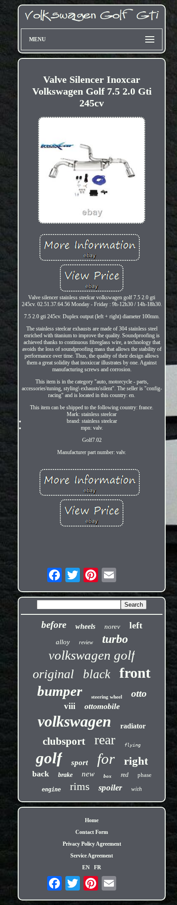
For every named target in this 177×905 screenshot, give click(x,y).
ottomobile (102, 706)
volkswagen (74, 721)
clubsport (64, 741)
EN (86, 867)
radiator (133, 726)
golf (49, 758)
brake (65, 774)
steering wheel (106, 696)
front (135, 673)
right (136, 761)
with (136, 788)
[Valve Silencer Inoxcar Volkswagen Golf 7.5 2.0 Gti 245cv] (91, 171)
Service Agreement (91, 855)
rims (79, 786)
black (96, 674)
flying (132, 744)
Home (91, 820)
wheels (85, 626)
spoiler (110, 787)
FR (97, 867)
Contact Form (91, 832)
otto (139, 693)
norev (112, 626)
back (40, 773)
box (107, 776)
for (106, 759)
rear (104, 739)
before (53, 624)
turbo (115, 639)
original (53, 674)
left (136, 625)
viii (69, 706)
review (86, 642)
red (124, 774)
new (88, 774)
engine (51, 789)
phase (145, 774)
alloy (63, 642)
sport (79, 762)
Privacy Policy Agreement (92, 844)
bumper (59, 691)
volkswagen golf (92, 655)
